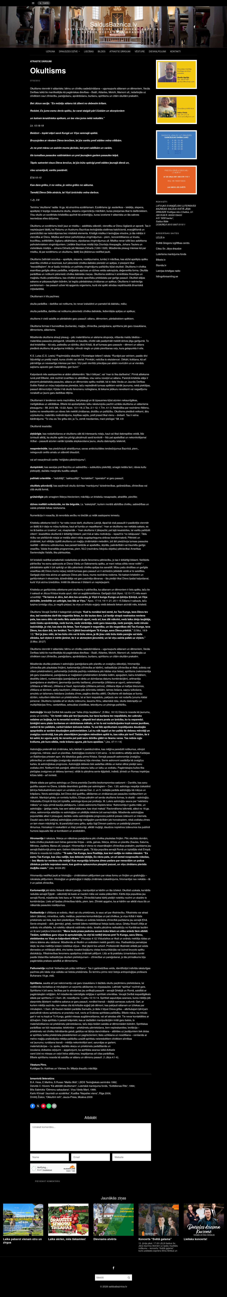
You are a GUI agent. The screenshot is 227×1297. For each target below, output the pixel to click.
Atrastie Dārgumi (41, 61)
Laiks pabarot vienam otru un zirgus (22, 1240)
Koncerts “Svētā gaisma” (155, 1239)
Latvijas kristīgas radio (168, 271)
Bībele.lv (161, 259)
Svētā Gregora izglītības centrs (172, 243)
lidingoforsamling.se (167, 276)
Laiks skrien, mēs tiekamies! (67, 1239)
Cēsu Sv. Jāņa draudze (168, 248)
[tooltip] (194, 26)
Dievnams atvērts (104, 1239)
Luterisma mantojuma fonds (171, 254)
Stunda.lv (161, 265)
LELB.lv (160, 237)
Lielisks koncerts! (195, 1239)
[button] (129, 1277)
